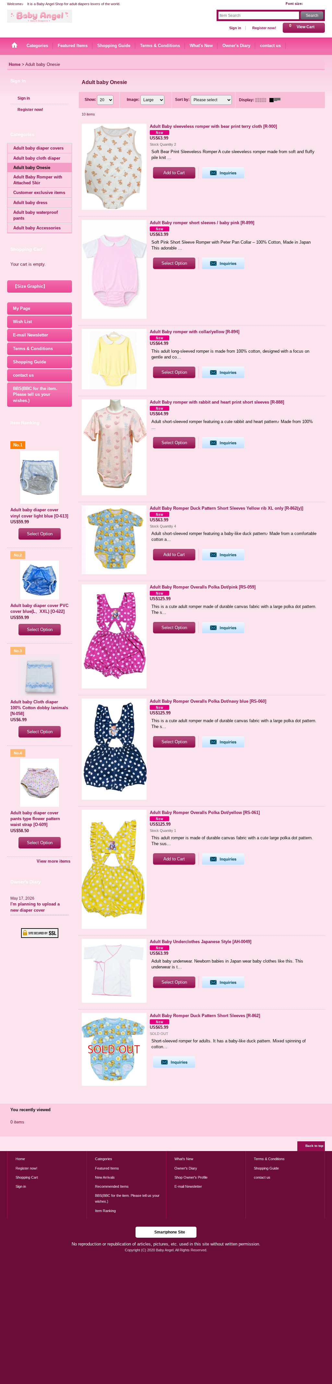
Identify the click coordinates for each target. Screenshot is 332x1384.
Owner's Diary (185, 1168)
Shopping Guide (29, 361)
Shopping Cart (27, 1177)
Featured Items (107, 1168)
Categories (103, 1159)
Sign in (235, 28)
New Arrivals (105, 1177)
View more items (53, 861)
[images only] (262, 100)
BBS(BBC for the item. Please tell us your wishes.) (35, 394)
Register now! (264, 28)
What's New (183, 1159)
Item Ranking (105, 1211)
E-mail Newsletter (30, 335)
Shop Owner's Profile (191, 1177)
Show (90, 99)
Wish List (22, 321)
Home (20, 1159)
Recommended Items (112, 1186)
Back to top (314, 1145)
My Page (21, 308)
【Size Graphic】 (30, 286)
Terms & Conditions (33, 348)
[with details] (276, 100)
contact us (23, 375)
